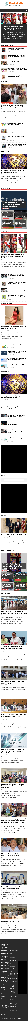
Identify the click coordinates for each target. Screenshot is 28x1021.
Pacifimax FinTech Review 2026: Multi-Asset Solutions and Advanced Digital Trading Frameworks (16, 423)
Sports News (5, 231)
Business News (5, 188)
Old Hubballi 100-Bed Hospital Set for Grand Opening (13, 682)
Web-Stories (3, 1014)
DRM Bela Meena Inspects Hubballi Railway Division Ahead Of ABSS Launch (14, 612)
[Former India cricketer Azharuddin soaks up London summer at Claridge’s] (4, 284)
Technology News (6, 303)
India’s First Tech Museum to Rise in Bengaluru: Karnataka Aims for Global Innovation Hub (15, 138)
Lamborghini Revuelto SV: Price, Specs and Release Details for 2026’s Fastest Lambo (20, 214)
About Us (3, 996)
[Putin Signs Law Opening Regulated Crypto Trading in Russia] (14, 168)
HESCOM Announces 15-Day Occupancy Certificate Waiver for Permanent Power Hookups (13, 751)
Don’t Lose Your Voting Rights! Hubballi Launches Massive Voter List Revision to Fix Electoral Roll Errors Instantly (13, 820)
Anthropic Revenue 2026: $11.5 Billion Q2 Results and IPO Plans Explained (7, 214)
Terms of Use (3, 1012)
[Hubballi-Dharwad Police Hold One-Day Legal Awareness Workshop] (14, 917)
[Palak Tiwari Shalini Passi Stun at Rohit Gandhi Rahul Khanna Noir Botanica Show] (4, 57)
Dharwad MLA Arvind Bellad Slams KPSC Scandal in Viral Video (12, 854)
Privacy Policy (4, 1007)
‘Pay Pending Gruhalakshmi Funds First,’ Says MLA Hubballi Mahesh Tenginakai (12, 648)
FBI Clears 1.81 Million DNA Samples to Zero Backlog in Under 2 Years (13, 535)
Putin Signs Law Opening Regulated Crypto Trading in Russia (12, 171)
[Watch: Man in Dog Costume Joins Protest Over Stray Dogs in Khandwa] (14, 102)
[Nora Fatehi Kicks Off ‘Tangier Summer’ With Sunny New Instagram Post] (4, 77)
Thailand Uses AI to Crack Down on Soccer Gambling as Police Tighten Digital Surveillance (20, 576)
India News (4, 82)
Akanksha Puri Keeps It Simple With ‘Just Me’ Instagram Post (16, 62)
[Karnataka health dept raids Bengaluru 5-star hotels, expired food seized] (4, 147)
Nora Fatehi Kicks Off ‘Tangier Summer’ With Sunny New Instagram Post (16, 75)
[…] (23, 38)
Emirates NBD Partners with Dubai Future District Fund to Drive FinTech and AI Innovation (20, 223)
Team (2, 1009)
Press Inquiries (4, 1005)
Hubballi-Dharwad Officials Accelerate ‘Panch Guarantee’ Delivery (13, 887)
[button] (26, 10)
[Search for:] (14, 480)
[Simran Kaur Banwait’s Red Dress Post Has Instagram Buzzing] (14, 324)
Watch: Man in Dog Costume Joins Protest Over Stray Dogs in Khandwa (13, 106)
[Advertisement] (14, 459)
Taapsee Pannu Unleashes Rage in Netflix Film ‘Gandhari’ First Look (16, 49)
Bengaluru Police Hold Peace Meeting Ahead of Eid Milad (15, 130)
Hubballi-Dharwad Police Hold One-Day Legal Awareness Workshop (13, 921)
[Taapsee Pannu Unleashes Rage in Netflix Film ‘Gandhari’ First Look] (4, 51)
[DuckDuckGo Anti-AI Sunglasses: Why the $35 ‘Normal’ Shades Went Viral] (4, 367)
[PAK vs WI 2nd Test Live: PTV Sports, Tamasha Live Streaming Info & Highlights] (4, 291)
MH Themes (19, 1018)
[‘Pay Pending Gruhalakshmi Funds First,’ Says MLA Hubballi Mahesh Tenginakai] (14, 644)
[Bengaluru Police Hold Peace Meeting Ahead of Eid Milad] (4, 132)
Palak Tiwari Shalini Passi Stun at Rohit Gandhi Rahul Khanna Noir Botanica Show (16, 56)
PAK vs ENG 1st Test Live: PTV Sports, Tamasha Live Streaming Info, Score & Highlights (16, 275)
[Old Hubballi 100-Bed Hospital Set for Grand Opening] (14, 679)
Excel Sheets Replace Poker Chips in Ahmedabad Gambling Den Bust (7, 576)
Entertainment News (7, 45)
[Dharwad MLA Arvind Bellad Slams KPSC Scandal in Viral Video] (14, 851)
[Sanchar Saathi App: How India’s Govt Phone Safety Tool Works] (4, 125)
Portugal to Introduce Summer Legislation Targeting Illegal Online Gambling (20, 586)
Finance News (5, 371)
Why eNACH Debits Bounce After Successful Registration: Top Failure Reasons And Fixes (7, 223)
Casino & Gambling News (8, 550)
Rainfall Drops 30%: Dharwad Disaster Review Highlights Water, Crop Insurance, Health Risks (13, 716)
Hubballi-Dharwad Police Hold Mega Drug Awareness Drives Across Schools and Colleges (13, 785)
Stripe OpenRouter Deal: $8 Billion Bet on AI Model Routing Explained (13, 204)
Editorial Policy (4, 1001)
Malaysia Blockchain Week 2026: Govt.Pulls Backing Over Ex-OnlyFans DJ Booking (16, 431)
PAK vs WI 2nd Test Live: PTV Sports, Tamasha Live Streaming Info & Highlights (16, 289)
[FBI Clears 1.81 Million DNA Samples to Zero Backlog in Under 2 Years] (14, 532)
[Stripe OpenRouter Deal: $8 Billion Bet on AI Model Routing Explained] (4, 354)
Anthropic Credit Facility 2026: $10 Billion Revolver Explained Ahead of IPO (16, 359)
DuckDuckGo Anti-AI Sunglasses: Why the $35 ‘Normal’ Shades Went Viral (16, 365)
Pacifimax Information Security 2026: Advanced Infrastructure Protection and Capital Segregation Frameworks (16, 415)
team (6, 950)
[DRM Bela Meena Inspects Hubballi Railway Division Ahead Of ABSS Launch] (14, 609)
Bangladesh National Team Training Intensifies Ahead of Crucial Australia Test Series (16, 296)
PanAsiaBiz (3, 944)
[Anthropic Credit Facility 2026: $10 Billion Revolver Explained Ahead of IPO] (4, 360)
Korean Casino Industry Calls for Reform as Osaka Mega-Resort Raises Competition (7, 586)
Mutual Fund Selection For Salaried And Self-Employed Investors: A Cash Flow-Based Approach (16, 439)
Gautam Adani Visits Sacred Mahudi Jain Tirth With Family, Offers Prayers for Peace (17, 69)
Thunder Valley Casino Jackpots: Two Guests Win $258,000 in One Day (12, 566)
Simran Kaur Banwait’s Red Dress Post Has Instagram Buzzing (13, 327)
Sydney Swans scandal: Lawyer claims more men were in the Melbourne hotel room (13, 256)
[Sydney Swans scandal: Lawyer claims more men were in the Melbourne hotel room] (14, 18)
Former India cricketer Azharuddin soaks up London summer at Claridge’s (16, 283)
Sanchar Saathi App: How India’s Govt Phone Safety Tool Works (15, 124)
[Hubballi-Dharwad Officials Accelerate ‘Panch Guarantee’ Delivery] (14, 884)
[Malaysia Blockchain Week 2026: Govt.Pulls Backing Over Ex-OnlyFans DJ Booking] (4, 432)
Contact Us (3, 998)
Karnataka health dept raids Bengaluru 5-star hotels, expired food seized (16, 145)
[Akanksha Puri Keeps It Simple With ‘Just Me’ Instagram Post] (4, 64)
